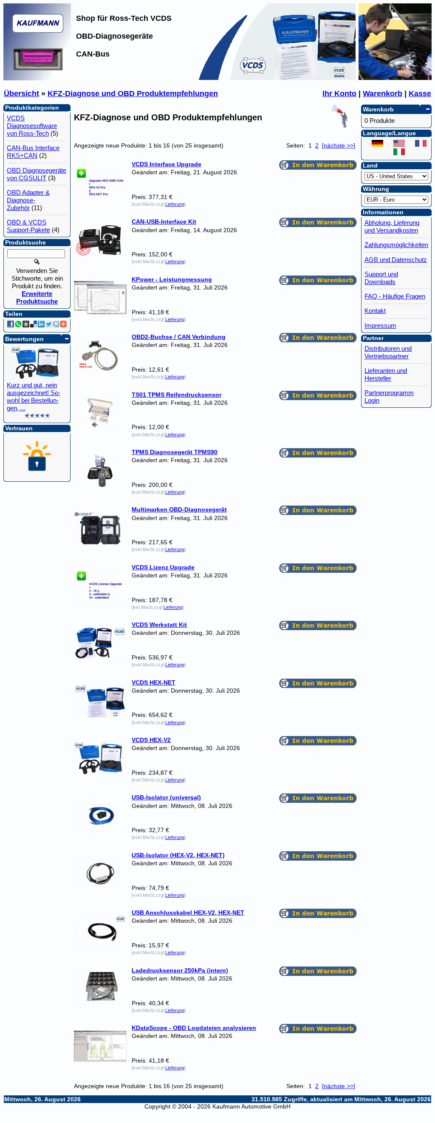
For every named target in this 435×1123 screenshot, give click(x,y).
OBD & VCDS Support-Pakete (28, 226)
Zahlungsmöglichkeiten (396, 244)
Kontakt (375, 310)
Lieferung (174, 204)
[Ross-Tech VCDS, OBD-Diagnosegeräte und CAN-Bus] (37, 78)
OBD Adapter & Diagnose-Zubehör (28, 200)
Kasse (420, 93)
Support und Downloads (381, 277)
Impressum (380, 325)
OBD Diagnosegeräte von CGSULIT (36, 174)
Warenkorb (382, 93)
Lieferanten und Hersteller (385, 374)
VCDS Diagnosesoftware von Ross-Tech (32, 125)
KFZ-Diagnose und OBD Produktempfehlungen (133, 93)
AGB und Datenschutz (395, 259)
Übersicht (21, 93)
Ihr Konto (339, 93)
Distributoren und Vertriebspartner (388, 352)
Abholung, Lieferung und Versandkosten (391, 226)
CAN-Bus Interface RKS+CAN (33, 151)
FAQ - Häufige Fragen (394, 296)
